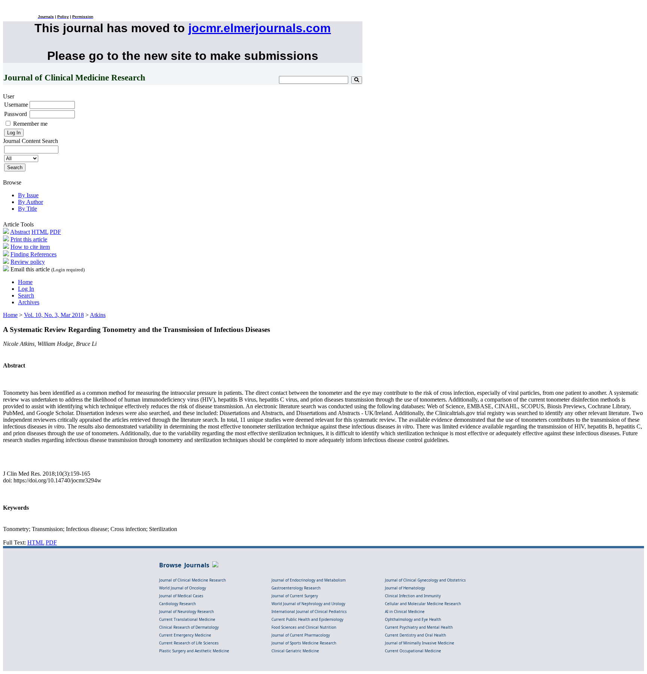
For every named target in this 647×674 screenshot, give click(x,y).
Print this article (28, 239)
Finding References (33, 254)
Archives (28, 302)
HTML (39, 232)
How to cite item (30, 247)
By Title (27, 208)
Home (25, 282)
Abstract (20, 232)
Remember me (30, 124)
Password (15, 114)
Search (26, 295)
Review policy (27, 262)
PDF (55, 232)
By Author (30, 202)
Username (16, 104)
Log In (26, 289)
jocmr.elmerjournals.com (259, 28)
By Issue (28, 195)
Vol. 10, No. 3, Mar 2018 (54, 315)
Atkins (98, 315)
